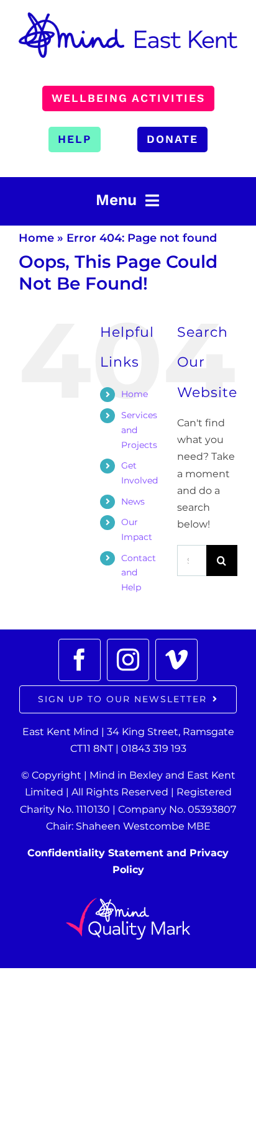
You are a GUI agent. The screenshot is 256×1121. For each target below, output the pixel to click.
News (133, 501)
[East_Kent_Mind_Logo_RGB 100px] (128, 17)
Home (36, 238)
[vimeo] (176, 660)
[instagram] (128, 660)
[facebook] (79, 660)
